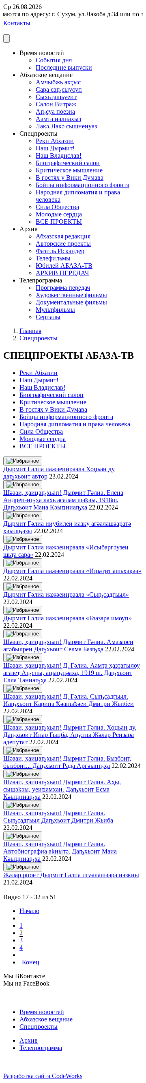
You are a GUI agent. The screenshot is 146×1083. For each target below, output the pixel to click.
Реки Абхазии (55, 140)
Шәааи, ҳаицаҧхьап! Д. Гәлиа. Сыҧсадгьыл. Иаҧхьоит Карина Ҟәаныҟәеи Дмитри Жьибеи (68, 700)
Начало (29, 910)
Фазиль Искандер (60, 250)
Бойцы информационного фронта (82, 184)
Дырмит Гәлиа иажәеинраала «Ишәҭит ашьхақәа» (72, 570)
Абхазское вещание (46, 1019)
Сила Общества (57, 206)
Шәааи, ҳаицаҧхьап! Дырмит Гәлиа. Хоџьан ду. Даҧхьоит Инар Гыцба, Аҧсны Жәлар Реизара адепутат (69, 735)
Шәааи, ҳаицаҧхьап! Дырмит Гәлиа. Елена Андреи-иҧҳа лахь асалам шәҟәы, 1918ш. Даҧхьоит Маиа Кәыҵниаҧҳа (63, 500)
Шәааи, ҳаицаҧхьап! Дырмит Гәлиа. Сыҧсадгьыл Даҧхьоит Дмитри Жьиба (58, 816)
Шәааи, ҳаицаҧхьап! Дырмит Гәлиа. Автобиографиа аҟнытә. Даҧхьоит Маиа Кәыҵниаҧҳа (60, 851)
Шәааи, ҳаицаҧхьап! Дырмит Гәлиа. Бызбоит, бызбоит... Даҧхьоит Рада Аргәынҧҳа (67, 762)
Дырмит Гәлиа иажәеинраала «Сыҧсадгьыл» (66, 594)
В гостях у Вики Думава (69, 177)
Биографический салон (68, 162)
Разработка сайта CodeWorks (42, 1075)
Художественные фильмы (71, 294)
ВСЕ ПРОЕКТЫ (59, 221)
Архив (28, 1040)
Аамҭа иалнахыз (58, 118)
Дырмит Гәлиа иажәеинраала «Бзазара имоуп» (67, 618)
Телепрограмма (40, 1047)
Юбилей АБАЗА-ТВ (64, 265)
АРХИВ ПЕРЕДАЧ (62, 272)
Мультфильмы (55, 309)
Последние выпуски (64, 67)
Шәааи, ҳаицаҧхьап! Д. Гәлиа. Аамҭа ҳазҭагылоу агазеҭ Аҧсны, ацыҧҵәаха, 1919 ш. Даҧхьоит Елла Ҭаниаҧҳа (71, 673)
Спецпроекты (38, 338)
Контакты (16, 23)
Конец (30, 962)
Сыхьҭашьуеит (56, 96)
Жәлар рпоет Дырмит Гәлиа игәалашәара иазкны (71, 874)
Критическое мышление (69, 170)
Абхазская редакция (63, 236)
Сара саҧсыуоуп (59, 89)
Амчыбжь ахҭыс (58, 82)
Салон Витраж (56, 104)
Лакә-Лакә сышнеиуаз (66, 126)
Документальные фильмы (71, 302)
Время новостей (41, 1011)
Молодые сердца (59, 214)
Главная (30, 330)
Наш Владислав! (59, 155)
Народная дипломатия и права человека (74, 424)
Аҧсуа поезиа (55, 111)
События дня (54, 60)
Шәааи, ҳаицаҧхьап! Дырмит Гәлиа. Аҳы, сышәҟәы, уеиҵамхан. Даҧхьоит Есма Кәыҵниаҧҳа (62, 789)
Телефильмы (53, 258)
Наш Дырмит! (55, 148)
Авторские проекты (63, 243)
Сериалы (48, 316)
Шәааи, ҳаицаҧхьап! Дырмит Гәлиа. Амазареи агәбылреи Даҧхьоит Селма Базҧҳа (68, 645)
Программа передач (63, 287)
